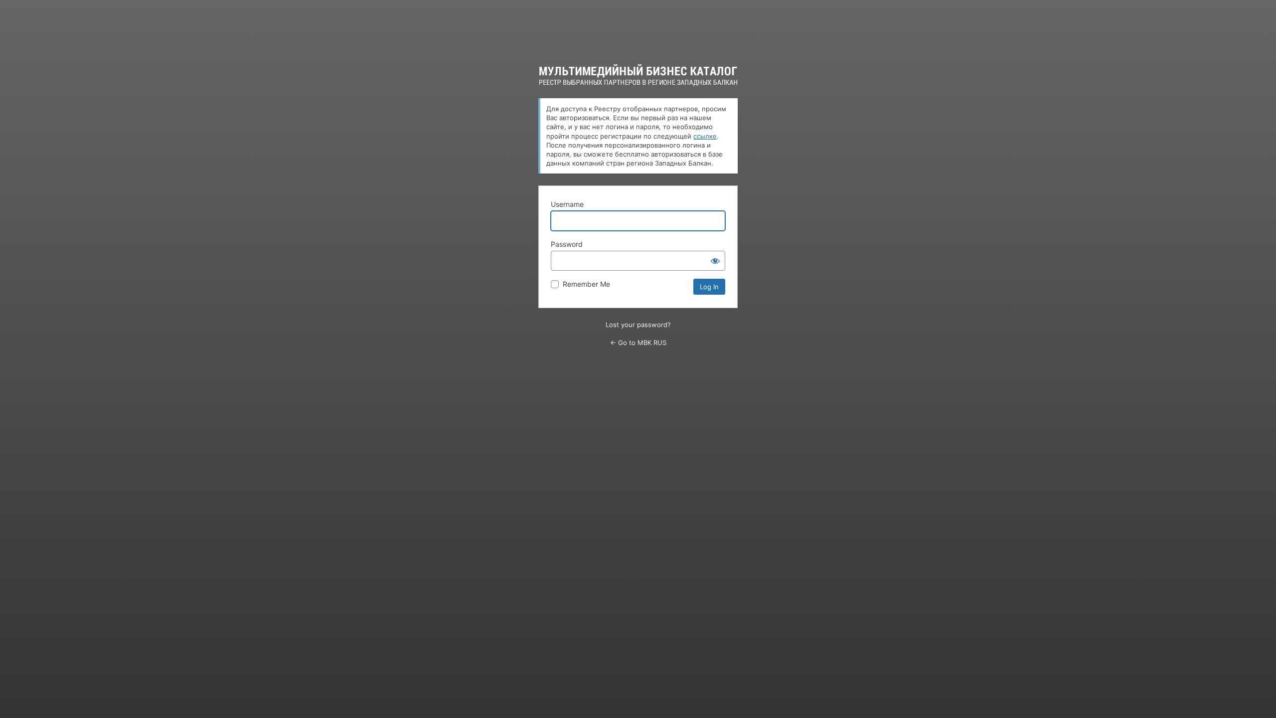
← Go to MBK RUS (638, 343)
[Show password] (715, 261)
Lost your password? (638, 325)
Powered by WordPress (638, 75)
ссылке (705, 136)
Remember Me (586, 284)
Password (567, 244)
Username (567, 204)
